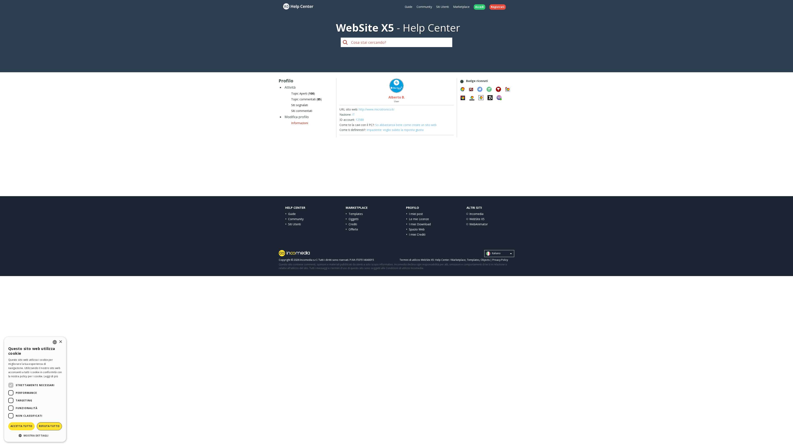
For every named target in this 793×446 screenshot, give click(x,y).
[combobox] (55, 342)
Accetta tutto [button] (21, 426)
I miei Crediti (417, 234)
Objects (485, 260)
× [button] (60, 341)
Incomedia (476, 214)
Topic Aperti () (303, 93)
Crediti (353, 224)
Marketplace (461, 7)
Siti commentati (301, 111)
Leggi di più (51, 376)
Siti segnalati (299, 105)
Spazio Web (417, 229)
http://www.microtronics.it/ (376, 109)
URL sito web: (349, 109)
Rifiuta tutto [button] (49, 426)
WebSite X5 (476, 219)
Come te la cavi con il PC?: (357, 125)
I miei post (416, 214)
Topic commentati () (306, 99)
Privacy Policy (500, 260)
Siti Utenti (442, 7)
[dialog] (35, 389)
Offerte (353, 229)
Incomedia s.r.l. (309, 260)
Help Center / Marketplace (450, 260)
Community (424, 7)
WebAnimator (478, 224)
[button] (35, 435)
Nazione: (345, 114)
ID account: (347, 120)
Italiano (496, 253)
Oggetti (354, 219)
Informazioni (299, 123)
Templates (356, 214)
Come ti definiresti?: (353, 130)
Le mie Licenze (419, 219)
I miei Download (420, 224)
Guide (408, 7)
